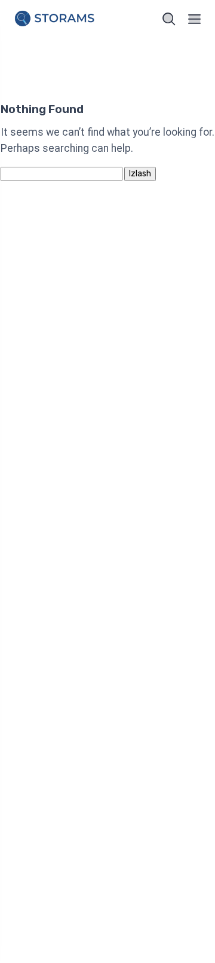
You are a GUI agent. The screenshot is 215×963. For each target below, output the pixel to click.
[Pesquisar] (169, 19)
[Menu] (194, 19)
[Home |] (56, 19)
